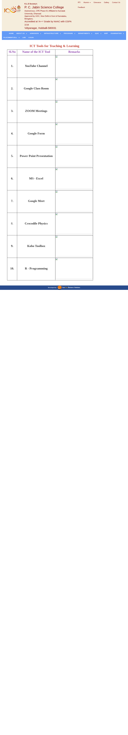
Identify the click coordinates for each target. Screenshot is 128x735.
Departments (84, 33)
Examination (116, 33)
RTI (79, 2)
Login (31, 37)
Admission (34, 33)
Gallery (106, 2)
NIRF (106, 33)
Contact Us (116, 2)
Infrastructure (51, 33)
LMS (24, 37)
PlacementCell (10, 37)
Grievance (97, 2)
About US (20, 33)
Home (11, 33)
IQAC (97, 33)
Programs (68, 33)
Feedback (81, 7)
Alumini (86, 2)
